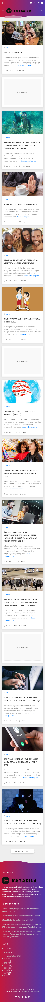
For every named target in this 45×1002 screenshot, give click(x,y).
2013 (6, 975)
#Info (8, 48)
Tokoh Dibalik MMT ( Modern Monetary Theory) (21, 915)
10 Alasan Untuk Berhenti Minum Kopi (22, 204)
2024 (6, 948)
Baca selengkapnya (25, 65)
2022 (6, 961)
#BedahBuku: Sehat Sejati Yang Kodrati (17, 920)
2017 (6, 973)
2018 (6, 970)
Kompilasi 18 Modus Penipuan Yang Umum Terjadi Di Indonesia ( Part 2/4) (21, 762)
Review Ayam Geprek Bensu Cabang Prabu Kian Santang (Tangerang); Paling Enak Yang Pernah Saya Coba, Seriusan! (21, 934)
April (8, 952)
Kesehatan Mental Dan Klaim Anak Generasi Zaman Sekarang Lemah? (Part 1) (21, 473)
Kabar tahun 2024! (13, 52)
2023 (6, 958)
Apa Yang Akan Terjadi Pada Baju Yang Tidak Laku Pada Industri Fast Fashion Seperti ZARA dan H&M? (22, 602)
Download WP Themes (30, 991)
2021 (6, 963)
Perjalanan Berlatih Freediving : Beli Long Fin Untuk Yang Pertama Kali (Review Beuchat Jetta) (22, 145)
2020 (6, 965)
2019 (6, 968)
